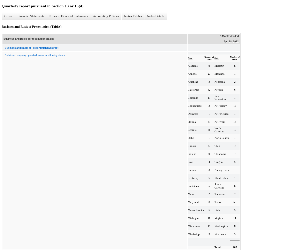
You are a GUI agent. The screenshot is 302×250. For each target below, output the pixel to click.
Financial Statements (30, 16)
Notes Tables (133, 16)
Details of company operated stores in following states (35, 55)
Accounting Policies (106, 16)
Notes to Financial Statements (68, 16)
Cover (8, 16)
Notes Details (155, 16)
